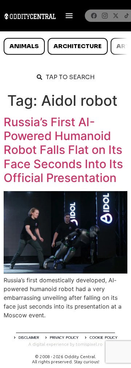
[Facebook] (94, 16)
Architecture (77, 46)
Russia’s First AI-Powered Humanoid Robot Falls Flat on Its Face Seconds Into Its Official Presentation (63, 150)
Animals (24, 46)
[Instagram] (105, 16)
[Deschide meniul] (69, 15)
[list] (65, 46)
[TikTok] (127, 16)
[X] (116, 16)
